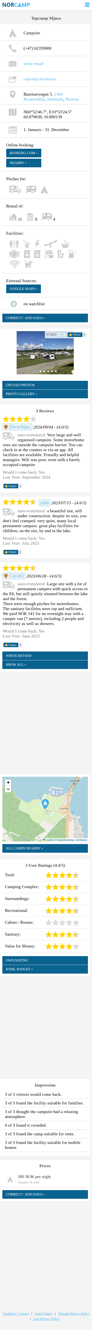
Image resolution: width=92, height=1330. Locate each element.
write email (33, 63)
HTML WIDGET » (19, 969)
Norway (72, 99)
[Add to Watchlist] (14, 304)
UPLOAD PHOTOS (20, 385)
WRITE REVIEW (19, 656)
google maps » (23, 289)
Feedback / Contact (16, 1314)
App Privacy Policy (46, 1319)
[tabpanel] (45, 352)
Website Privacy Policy (73, 1314)
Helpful (74, 334)
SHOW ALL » (16, 665)
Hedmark (55, 99)
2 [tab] (39, 371)
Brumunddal (34, 99)
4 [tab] (47, 371)
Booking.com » (24, 153)
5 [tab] (51, 371)
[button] (45, 804)
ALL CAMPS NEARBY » (24, 848)
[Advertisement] (46, 722)
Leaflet (49, 839)
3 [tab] (43, 371)
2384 (58, 94)
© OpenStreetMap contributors (71, 839)
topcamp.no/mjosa (40, 78)
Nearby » (18, 163)
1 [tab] (35, 371)
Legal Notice (43, 1314)
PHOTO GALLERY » (21, 394)
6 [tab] (55, 371)
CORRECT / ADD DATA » (25, 318)
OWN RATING (17, 960)
